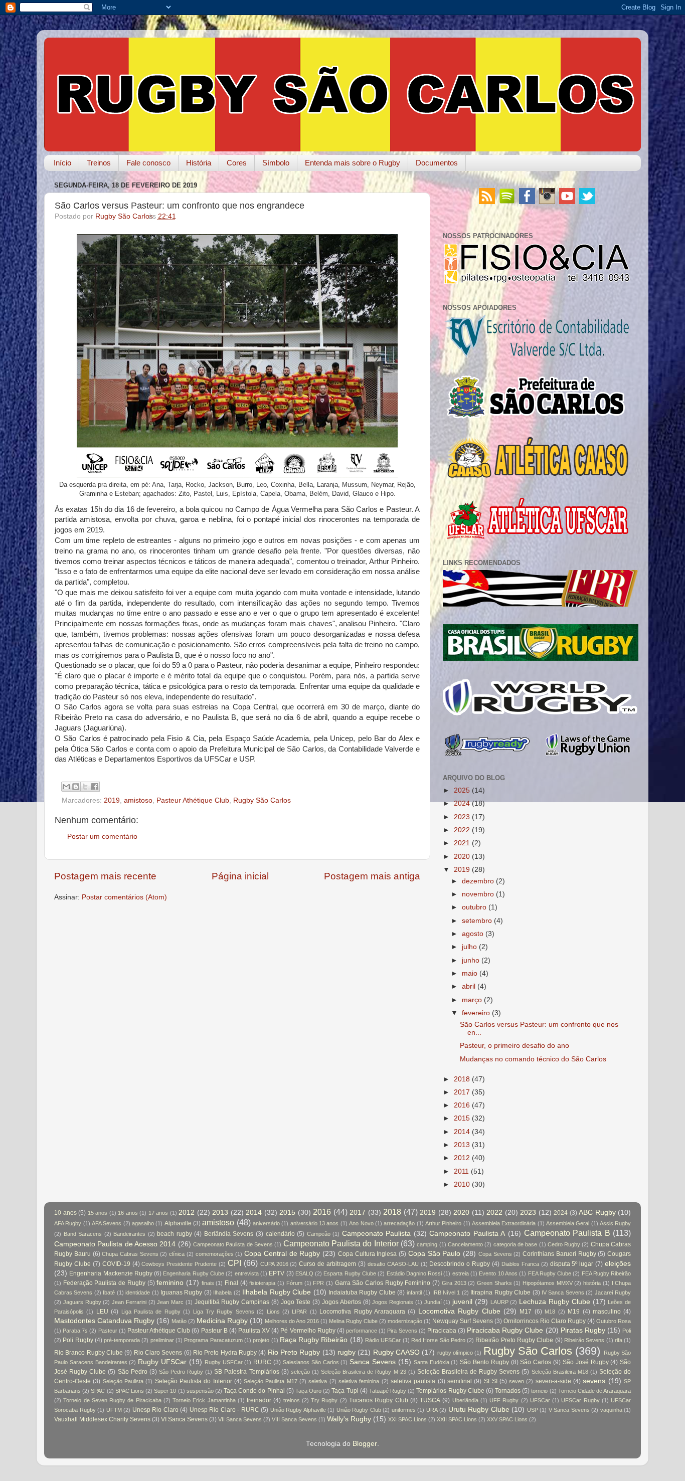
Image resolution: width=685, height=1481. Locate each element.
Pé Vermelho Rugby (307, 1330)
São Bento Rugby (484, 1362)
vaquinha (611, 1410)
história (592, 1283)
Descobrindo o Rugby (459, 1263)
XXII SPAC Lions (457, 1419)
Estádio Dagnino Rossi (414, 1273)
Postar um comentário (102, 836)
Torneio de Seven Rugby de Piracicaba (112, 1400)
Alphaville (178, 1223)
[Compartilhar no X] (85, 787)
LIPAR (299, 1312)
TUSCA (430, 1400)
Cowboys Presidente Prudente (179, 1264)
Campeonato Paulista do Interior (341, 1243)
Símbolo (275, 162)
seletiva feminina (358, 1381)
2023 (462, 817)
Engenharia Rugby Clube (193, 1273)
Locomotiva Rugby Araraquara (362, 1311)
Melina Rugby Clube (353, 1321)
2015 (462, 1118)
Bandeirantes (129, 1234)
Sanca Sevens (373, 1362)
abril (468, 986)
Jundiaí (433, 1302)
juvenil (462, 1302)
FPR (318, 1283)
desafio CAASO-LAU (393, 1264)
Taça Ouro (308, 1391)
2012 (462, 1158)
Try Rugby (324, 1400)
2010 (462, 1184)
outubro (474, 907)
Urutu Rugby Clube (478, 1409)
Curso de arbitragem (327, 1263)
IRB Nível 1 (446, 1292)
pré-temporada (122, 1340)
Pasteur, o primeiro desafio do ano (514, 1045)
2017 (462, 1092)
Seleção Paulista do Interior (193, 1381)
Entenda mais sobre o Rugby (352, 162)
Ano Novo (361, 1223)
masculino (607, 1311)
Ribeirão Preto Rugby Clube (514, 1340)
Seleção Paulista (123, 1381)
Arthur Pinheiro (443, 1223)
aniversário (266, 1223)
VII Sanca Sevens (240, 1419)
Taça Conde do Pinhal (254, 1390)
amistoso (138, 800)
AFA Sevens (106, 1223)
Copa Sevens (495, 1254)
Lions (273, 1312)
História (198, 162)
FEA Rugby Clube (550, 1273)
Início (62, 162)
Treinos (99, 162)
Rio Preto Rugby (294, 1352)
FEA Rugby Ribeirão (606, 1273)
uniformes (404, 1410)
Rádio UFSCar (383, 1340)
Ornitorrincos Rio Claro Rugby (544, 1321)
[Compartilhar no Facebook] (95, 787)
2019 (112, 800)
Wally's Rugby (349, 1419)
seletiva (317, 1381)
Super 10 (165, 1391)
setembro (477, 920)
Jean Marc (170, 1302)
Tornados (508, 1390)
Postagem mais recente (105, 876)
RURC (262, 1362)
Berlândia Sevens (229, 1233)
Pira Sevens (402, 1331)
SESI (490, 1381)
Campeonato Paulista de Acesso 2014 (115, 1244)
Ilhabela (222, 1292)
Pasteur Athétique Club (192, 800)
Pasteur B (214, 1330)
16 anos (128, 1213)
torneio (539, 1391)
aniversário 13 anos (314, 1223)
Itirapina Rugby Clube (500, 1292)
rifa (618, 1340)
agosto (472, 934)
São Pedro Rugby (181, 1372)
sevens (594, 1381)
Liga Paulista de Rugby (151, 1312)
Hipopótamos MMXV (548, 1283)
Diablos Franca (520, 1264)
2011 (461, 1171)
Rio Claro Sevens (158, 1352)
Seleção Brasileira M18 (560, 1372)
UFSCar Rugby (580, 1400)
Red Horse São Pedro (438, 1340)
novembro (478, 894)
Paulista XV (254, 1330)
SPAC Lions (129, 1391)
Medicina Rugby (222, 1321)
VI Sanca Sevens (184, 1419)
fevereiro (476, 1013)
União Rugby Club (358, 1410)
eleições (618, 1263)
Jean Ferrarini (129, 1302)
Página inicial (240, 876)
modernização (405, 1321)
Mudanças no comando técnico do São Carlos (533, 1059)
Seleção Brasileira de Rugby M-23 (363, 1372)
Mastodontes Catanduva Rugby (104, 1321)
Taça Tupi (344, 1390)
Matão (179, 1321)
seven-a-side (553, 1381)
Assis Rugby (615, 1223)
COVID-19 (116, 1263)
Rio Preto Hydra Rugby (225, 1352)
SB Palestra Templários (246, 1371)
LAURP (499, 1302)
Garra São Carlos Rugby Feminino (383, 1282)
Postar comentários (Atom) (124, 897)
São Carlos (535, 1362)
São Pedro (132, 1371)
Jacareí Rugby (613, 1292)
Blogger (365, 1443)
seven (516, 1381)
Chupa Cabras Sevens (130, 1254)
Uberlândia (465, 1400)
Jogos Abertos (341, 1302)
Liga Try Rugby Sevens (223, 1312)
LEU (102, 1311)
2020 (462, 856)
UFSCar (540, 1400)
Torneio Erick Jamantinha (204, 1400)
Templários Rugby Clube (450, 1390)
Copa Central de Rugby (282, 1253)
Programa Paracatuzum (213, 1340)
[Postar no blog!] (76, 787)
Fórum (294, 1283)
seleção (300, 1372)
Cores (237, 162)
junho (470, 960)
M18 (550, 1312)
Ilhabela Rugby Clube (276, 1292)
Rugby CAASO (396, 1352)
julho (469, 947)
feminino (170, 1282)
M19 (574, 1311)
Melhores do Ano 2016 (292, 1321)
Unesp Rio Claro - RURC (224, 1409)
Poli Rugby (78, 1340)
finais (208, 1283)
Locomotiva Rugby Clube (459, 1311)
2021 (462, 843)
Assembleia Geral (567, 1223)
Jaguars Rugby (82, 1302)
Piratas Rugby (583, 1330)
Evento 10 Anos (498, 1273)
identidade (137, 1292)
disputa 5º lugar (572, 1263)
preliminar (162, 1340)
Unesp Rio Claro (155, 1409)
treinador (259, 1400)
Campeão (318, 1234)
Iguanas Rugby (181, 1292)
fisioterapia (262, 1283)
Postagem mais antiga (372, 876)
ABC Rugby (597, 1212)
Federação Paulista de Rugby (104, 1282)
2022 (462, 830)
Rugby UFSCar (162, 1362)
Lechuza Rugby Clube (554, 1302)
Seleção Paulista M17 (270, 1381)
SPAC (98, 1391)
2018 (462, 1079)
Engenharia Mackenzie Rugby (110, 1273)
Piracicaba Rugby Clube (505, 1330)
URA (432, 1410)
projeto (261, 1340)
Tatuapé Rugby (387, 1391)
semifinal (459, 1381)
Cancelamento (465, 1244)
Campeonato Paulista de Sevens (233, 1244)
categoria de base (515, 1244)
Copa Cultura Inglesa (367, 1253)
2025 (462, 790)
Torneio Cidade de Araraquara (594, 1391)
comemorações (215, 1254)
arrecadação (399, 1223)
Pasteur (107, 1331)
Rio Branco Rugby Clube (88, 1352)
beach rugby (174, 1233)
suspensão (200, 1391)
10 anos (65, 1212)
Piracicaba (441, 1330)
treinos (291, 1400)
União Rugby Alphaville (298, 1410)
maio (469, 973)
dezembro (478, 881)
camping (427, 1244)
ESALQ (304, 1273)
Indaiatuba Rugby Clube (362, 1292)
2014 (462, 1132)
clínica (177, 1254)
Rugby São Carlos (262, 800)
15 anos (98, 1213)
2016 (462, 1105)
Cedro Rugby (564, 1244)
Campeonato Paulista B (567, 1232)
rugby (346, 1352)
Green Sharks (494, 1283)
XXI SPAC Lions (407, 1419)
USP (532, 1410)
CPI (234, 1262)
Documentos (437, 162)
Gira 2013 (454, 1283)
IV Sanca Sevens (563, 1292)
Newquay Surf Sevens (462, 1321)
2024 (462, 803)
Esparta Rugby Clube (349, 1273)
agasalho (143, 1223)
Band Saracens (83, 1234)
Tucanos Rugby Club (378, 1400)
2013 (462, 1145)
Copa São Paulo (434, 1253)
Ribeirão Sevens (584, 1340)
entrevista (247, 1273)
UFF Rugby (504, 1400)
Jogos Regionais (392, 1302)
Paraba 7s (75, 1331)
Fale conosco (148, 162)
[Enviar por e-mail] (66, 787)
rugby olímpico (455, 1353)
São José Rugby (586, 1362)
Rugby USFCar (224, 1362)
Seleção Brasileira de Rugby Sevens (468, 1371)
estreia (460, 1273)
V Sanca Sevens (569, 1410)
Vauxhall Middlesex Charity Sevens (102, 1419)
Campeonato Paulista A (467, 1233)
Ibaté (109, 1292)
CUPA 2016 (274, 1264)
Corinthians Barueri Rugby (559, 1253)
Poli (626, 1331)
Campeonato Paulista (376, 1233)
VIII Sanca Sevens (294, 1419)
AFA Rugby (67, 1223)
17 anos (158, 1213)
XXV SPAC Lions (507, 1419)
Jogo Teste (296, 1302)
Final (231, 1282)
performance (361, 1331)
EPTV (276, 1273)
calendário (280, 1233)
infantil (414, 1292)
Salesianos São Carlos (311, 1362)
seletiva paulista (413, 1381)
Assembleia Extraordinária (504, 1223)
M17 (526, 1311)
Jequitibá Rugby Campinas (232, 1302)
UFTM (114, 1410)
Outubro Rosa (613, 1321)
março (472, 1000)
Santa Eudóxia (431, 1362)
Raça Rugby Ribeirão (314, 1340)
